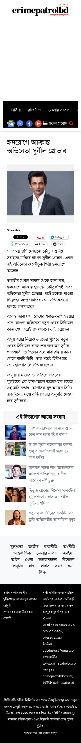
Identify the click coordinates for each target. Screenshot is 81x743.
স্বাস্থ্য (32, 566)
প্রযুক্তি (18, 566)
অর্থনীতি (69, 547)
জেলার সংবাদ (59, 110)
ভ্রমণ (58, 566)
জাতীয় (16, 110)
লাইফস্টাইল (47, 560)
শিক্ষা (43, 572)
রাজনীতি (34, 110)
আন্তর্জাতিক (22, 553)
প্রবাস (45, 566)
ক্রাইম (67, 553)
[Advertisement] (40, 58)
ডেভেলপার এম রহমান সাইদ (40, 733)
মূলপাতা (16, 547)
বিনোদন (68, 560)
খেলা (29, 560)
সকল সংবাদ (57, 123)
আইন (15, 560)
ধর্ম (70, 566)
